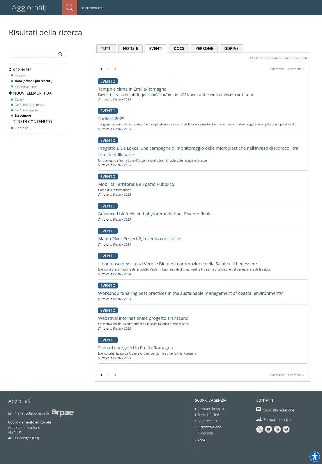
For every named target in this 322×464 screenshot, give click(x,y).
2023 (127, 299)
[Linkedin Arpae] (277, 429)
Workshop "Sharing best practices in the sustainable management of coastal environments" (191, 293)
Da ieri (19, 99)
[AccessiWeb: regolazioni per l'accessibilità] (315, 457)
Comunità (205, 433)
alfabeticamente (26, 87)
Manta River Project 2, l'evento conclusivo (139, 239)
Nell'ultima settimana (29, 105)
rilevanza (21, 76)
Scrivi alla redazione (278, 410)
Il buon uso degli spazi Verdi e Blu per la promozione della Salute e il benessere (177, 264)
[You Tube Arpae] (268, 429)
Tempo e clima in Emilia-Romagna (132, 89)
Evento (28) (22, 128)
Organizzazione (209, 427)
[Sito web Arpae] (62, 413)
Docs (201, 439)
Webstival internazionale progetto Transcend (143, 318)
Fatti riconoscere (92, 8)
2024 (127, 244)
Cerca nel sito (69, 7)
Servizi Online (208, 414)
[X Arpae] (259, 429)
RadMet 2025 (111, 118)
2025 (127, 99)
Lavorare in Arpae (211, 408)
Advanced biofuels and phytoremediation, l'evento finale (155, 214)
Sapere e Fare (208, 420)
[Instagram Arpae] (286, 429)
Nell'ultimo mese (26, 110)
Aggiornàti (29, 7)
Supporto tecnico (277, 419)
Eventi (117, 99)
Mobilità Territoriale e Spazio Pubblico (136, 184)
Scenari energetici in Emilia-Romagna (135, 348)
